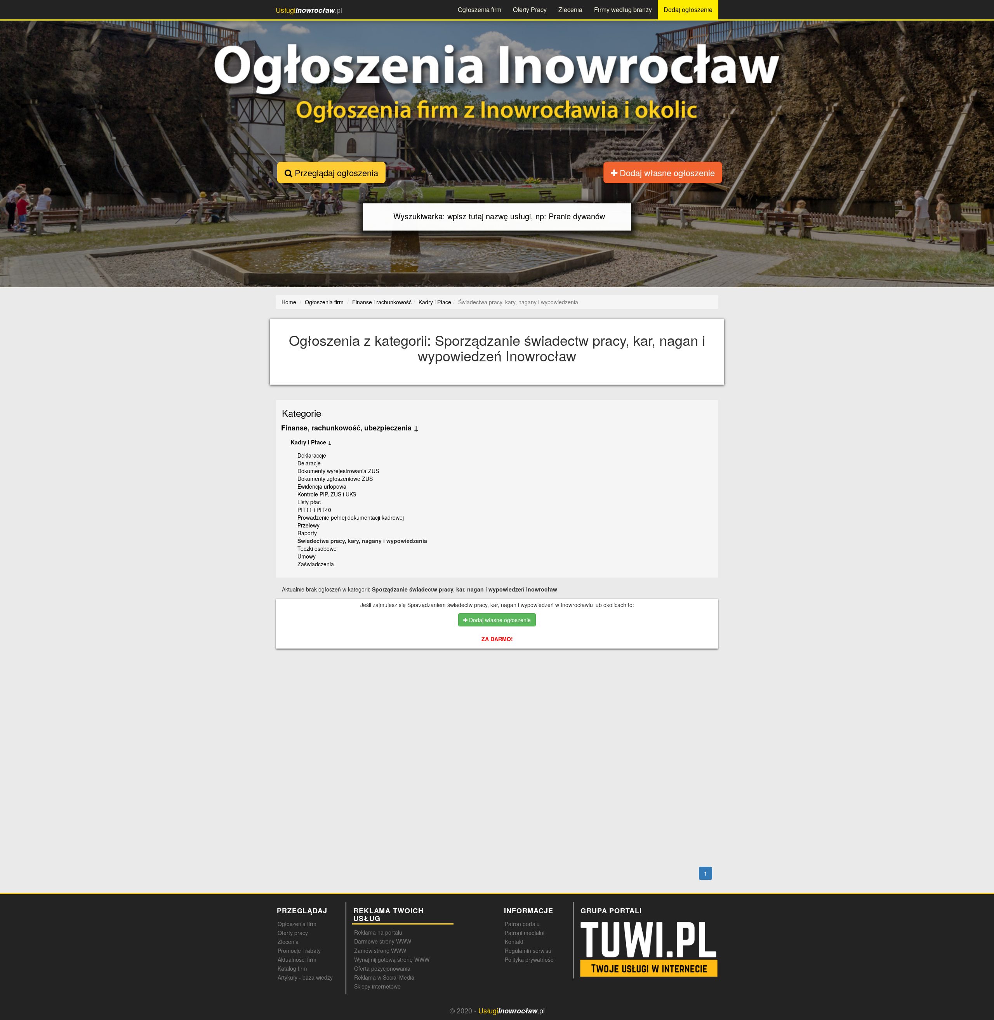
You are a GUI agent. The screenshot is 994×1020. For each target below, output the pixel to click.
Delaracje (309, 463)
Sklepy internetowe (377, 986)
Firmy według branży (623, 9)
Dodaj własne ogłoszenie (666, 173)
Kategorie (301, 413)
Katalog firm (292, 968)
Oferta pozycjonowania (382, 968)
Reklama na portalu (378, 932)
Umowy (306, 556)
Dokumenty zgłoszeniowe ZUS (335, 478)
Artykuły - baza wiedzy (305, 977)
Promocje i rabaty (299, 950)
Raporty (307, 533)
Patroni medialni (524, 933)
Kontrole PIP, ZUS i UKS (326, 494)
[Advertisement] (497, 688)
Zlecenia (570, 9)
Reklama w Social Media (384, 977)
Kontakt (514, 941)
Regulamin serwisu (528, 950)
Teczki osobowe (317, 548)
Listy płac (309, 502)
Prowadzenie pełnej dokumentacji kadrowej (350, 517)
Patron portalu (522, 924)
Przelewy (308, 525)
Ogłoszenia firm (479, 9)
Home (289, 302)
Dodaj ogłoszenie (688, 9)
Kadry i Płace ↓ (311, 442)
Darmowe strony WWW (382, 941)
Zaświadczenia (315, 564)
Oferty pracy (293, 933)
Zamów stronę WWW (380, 950)
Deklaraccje (311, 455)
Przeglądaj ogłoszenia (335, 173)
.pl (309, 10)
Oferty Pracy (530, 9)
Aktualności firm (297, 959)
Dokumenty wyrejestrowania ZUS (338, 471)
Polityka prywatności (529, 959)
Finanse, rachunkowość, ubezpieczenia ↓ (350, 428)
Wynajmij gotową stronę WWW (391, 959)
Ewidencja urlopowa (321, 486)
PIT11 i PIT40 (314, 509)
